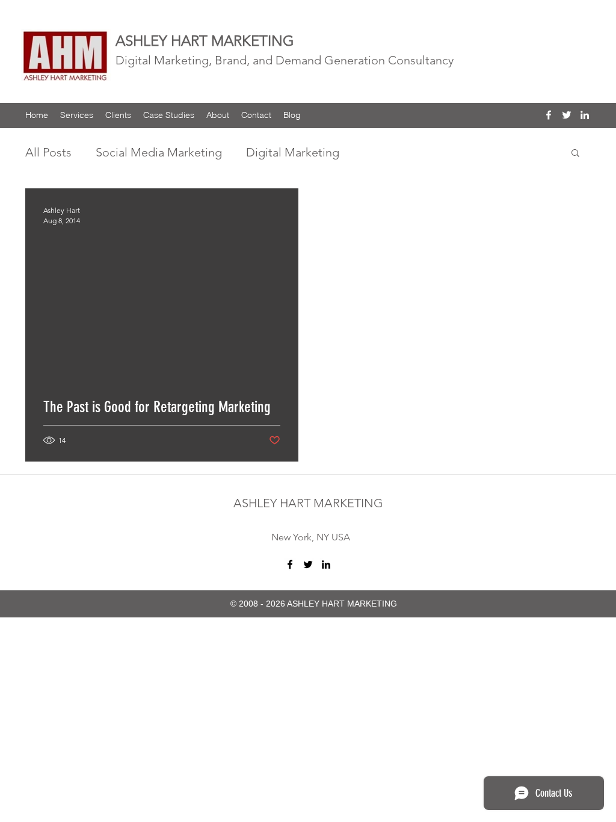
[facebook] (549, 115)
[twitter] (567, 115)
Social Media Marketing (159, 152)
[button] (575, 153)
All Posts (48, 152)
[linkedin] (585, 115)
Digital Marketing (292, 152)
